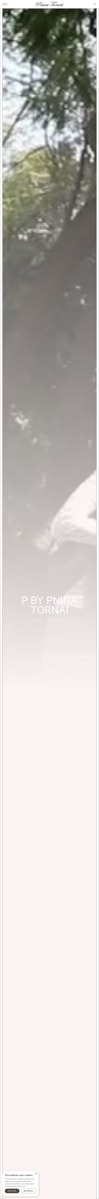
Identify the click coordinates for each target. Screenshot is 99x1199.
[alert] (20, 1184)
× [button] (36, 1173)
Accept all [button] (12, 1191)
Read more (21, 1186)
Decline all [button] (28, 1191)
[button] (4, 4)
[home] (49, 4)
